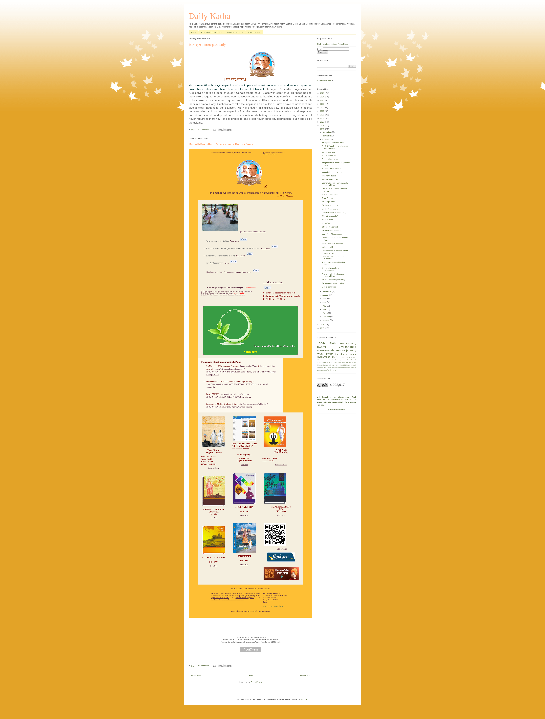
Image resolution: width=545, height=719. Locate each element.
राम (323, 370)
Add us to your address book (273, 606)
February (326, 317)
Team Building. (328, 198)
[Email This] (219, 129)
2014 (322, 325)
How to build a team (330, 194)
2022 (322, 104)
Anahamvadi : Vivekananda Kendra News (333, 275)
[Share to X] (225, 129)
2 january (352, 357)
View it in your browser (270, 154)
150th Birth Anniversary (336, 343)
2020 (322, 111)
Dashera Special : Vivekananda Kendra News (335, 184)
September (327, 291)
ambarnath (324, 365)
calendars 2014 (334, 365)
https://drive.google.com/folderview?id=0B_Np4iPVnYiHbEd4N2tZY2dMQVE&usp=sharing (237, 405)
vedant (319, 370)
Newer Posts (196, 676)
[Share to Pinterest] (230, 129)
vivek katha (325, 353)
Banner (242, 366)
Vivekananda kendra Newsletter (328, 360)
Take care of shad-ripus (331, 231)
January (326, 320)
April (324, 309)
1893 (350, 360)
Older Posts (305, 676)
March (325, 313)
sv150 (354, 367)
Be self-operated (328, 152)
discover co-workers (330, 179)
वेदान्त (334, 370)
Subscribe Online (213, 468)
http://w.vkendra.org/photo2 (245, 597)
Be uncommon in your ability (333, 280)
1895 (354, 360)
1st (347, 357)
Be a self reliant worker (331, 169)
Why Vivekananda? (330, 216)
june (342, 357)
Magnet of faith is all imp (332, 172)
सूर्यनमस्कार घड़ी (343, 360)
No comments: (204, 129)
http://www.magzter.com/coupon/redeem (238, 291)
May (324, 306)
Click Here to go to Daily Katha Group (332, 44)
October (326, 139)
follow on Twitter (236, 588)
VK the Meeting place (330, 209)
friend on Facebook (250, 588)
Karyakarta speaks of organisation (330, 269)
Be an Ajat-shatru (329, 202)
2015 (322, 129)
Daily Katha (209, 16)
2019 (322, 115)
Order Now (214, 518)
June (324, 302)
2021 (322, 108)
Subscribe (244, 464)
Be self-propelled (329, 155)
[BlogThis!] (222, 129)
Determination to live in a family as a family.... (335, 252)
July (324, 299)
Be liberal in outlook (330, 205)
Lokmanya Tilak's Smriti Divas (335, 362)
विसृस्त (227, 263)
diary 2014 (343, 365)
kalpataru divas (322, 367)
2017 (322, 122)
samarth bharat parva (345, 367)
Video (254, 366)
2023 (322, 100)
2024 (322, 97)
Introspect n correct (330, 227)
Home (193, 32)
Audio (248, 366)
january (351, 350)
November (326, 136)
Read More (234, 241)
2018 (322, 118)
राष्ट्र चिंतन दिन (328, 370)
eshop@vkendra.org (258, 637)
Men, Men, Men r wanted (332, 234)
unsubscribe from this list (261, 611)
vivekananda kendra (331, 350)
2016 (322, 126)
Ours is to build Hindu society (334, 212)
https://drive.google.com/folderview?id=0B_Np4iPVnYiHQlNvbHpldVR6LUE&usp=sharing (228, 395)
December (326, 132)
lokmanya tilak (332, 367)
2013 (322, 328)
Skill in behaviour (329, 287)
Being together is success (332, 243)
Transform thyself (329, 176)
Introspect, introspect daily (207, 45)
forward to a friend (264, 588)
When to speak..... (329, 220)
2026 (322, 93)
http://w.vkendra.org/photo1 (220, 597)
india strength (351, 365)
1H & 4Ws (326, 223)
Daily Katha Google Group (211, 32)
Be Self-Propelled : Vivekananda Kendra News (221, 144)
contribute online (336, 409)
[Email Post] (214, 129)
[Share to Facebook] (227, 129)
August (325, 295)
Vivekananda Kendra (235, 32)
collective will (327, 247)
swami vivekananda (336, 346)
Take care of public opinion (333, 283)
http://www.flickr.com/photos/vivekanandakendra (227, 600)
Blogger (304, 699)
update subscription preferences (241, 611)
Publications (281, 548)
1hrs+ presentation (267, 366)
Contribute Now (254, 32)
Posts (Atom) (256, 682)
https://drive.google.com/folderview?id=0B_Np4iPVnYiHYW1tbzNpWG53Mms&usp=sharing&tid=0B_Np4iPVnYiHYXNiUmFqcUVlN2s (241, 372)
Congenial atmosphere (331, 159)
